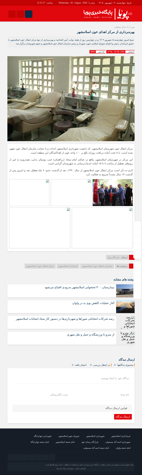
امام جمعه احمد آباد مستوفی (96, 448)
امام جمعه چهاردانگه (40, 442)
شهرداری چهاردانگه (43, 436)
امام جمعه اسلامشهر (65, 442)
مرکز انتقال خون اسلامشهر (40, 266)
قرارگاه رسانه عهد (89, 442)
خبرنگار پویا (113, 257)
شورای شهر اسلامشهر (68, 436)
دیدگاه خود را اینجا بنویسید (115, 378)
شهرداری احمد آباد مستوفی (117, 442)
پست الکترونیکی (59, 394)
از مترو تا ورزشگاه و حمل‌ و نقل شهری (90, 334)
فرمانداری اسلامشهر (120, 436)
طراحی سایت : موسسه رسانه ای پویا (71, 468)
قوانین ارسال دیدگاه (116, 408)
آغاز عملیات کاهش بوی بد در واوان (93, 303)
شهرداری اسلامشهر (95, 436)
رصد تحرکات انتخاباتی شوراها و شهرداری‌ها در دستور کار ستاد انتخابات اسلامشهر (65, 318)
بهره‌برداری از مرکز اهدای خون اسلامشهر (106, 32)
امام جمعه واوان (123, 448)
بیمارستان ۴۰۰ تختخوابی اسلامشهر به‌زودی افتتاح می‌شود (79, 287)
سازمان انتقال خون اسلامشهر (97, 266)
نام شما (125, 394)
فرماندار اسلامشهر (67, 266)
